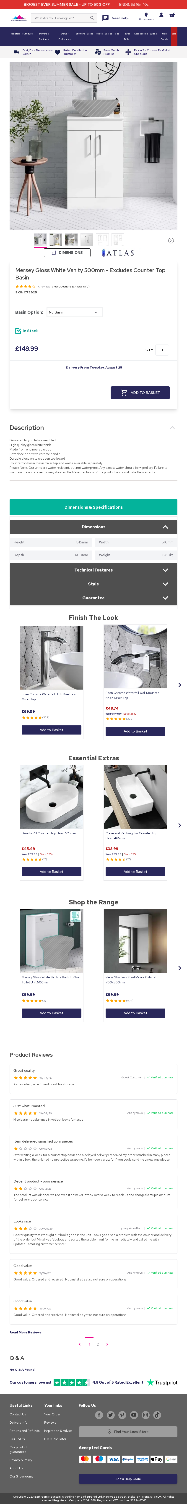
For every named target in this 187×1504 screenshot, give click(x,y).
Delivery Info (19, 1422)
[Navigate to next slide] (179, 685)
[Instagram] (145, 1415)
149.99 (26, 349)
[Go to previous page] (79, 1344)
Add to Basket (51, 729)
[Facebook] (99, 1415)
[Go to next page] (107, 1344)
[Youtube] (134, 1415)
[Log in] (161, 15)
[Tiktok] (157, 1415)
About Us (16, 1468)
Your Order (52, 1414)
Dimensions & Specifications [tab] (94, 507)
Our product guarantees (18, 1449)
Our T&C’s (17, 1439)
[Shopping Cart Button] (172, 15)
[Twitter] (110, 1415)
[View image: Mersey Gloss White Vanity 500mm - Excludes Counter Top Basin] (93, 146)
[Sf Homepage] (18, 18)
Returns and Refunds (24, 1431)
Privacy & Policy (21, 1460)
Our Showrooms (21, 1476)
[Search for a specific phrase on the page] (92, 18)
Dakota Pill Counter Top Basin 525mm (49, 833)
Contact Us (18, 1414)
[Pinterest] (122, 1415)
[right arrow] (171, 240)
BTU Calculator (55, 1439)
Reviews (50, 1422)
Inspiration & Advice (58, 1431)
